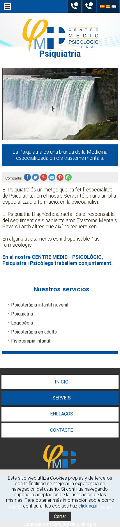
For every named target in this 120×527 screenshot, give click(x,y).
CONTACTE (61, 430)
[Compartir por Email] (52, 178)
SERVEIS (61, 398)
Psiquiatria (22, 314)
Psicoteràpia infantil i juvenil (39, 305)
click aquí (87, 506)
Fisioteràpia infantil (30, 341)
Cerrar (60, 516)
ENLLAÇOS (61, 414)
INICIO (61, 382)
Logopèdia (22, 323)
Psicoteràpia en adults (34, 332)
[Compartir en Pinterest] (61, 178)
